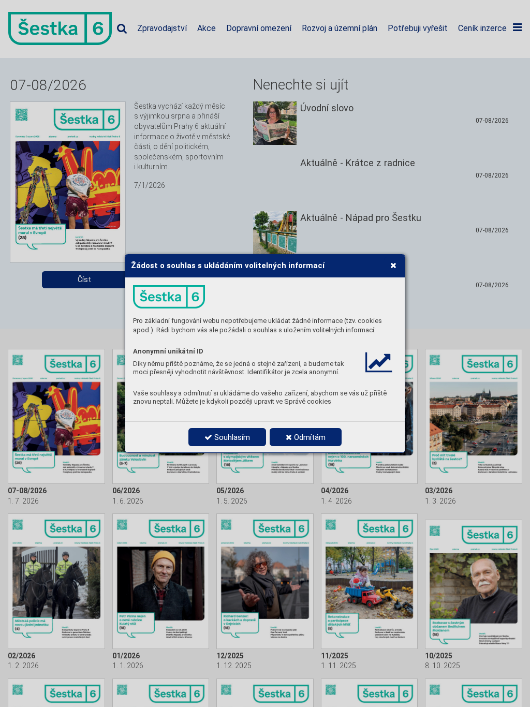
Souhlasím (231, 437)
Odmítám (309, 437)
